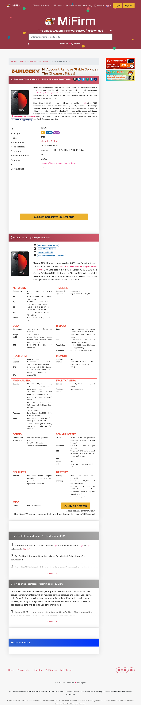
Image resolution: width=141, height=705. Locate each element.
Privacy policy (23, 670)
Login (117, 5)
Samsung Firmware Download (115, 700)
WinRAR (27, 549)
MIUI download (48, 700)
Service (100, 5)
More (59, 5)
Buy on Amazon (77, 505)
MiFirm (16, 5)
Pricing (88, 5)
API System (51, 670)
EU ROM (43, 61)
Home (14, 61)
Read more (52, 573)
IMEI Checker (74, 5)
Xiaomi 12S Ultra (28, 61)
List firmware (43, 5)
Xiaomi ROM (82, 700)
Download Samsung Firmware (74, 704)
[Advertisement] (54, 189)
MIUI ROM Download (69, 700)
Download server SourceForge (55, 216)
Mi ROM (57, 700)
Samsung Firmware (95, 700)
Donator (38, 670)
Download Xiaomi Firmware (31, 700)
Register (128, 5)
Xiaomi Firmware (13, 700)
